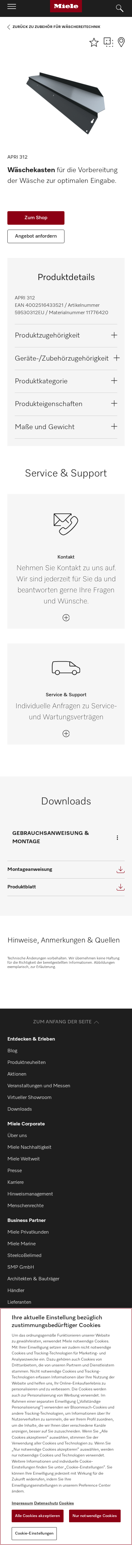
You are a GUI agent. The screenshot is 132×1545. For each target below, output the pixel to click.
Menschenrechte (25, 1205)
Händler (15, 1290)
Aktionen (16, 1074)
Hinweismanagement (30, 1194)
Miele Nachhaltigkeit (29, 1147)
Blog (12, 1051)
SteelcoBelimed (24, 1255)
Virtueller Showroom (29, 1097)
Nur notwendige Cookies (94, 1516)
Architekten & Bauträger (33, 1279)
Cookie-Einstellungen (34, 1533)
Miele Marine (21, 1244)
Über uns (17, 1135)
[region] (66, 1426)
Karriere (15, 1182)
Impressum (22, 1503)
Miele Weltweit (23, 1159)
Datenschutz (46, 1503)
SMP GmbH (20, 1267)
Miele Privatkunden (28, 1232)
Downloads (19, 1109)
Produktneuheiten (26, 1062)
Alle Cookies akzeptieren (37, 1516)
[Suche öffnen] (120, 9)
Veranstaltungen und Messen (38, 1086)
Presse (14, 1170)
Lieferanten (19, 1302)
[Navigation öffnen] (11, 8)
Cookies (66, 1503)
